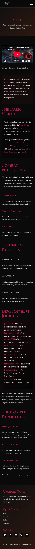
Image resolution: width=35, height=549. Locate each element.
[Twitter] (5, 535)
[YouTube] (16, 535)
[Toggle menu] (31, 3)
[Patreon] (27, 535)
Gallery (5, 520)
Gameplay (6, 523)
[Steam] (21, 535)
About (5, 514)
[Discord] (10, 535)
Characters (6, 517)
